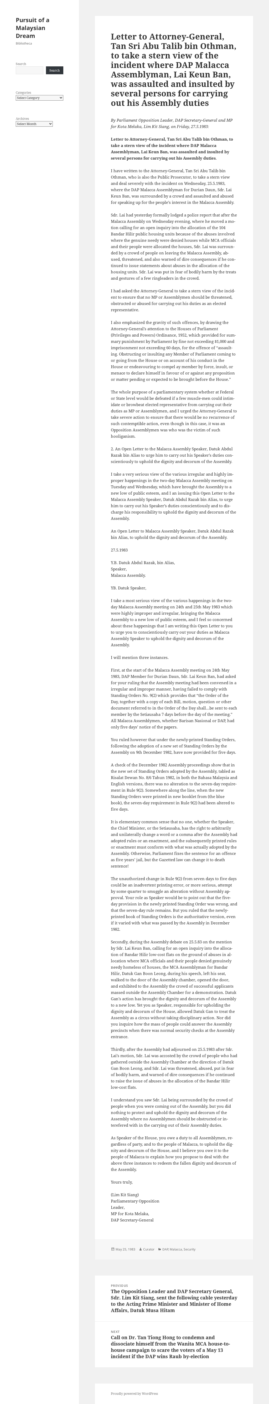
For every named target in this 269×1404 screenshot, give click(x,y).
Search (21, 64)
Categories (23, 92)
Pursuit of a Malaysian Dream (32, 28)
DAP (165, 1249)
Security (189, 1249)
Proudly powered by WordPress (134, 1393)
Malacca (176, 1249)
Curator (148, 1249)
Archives (22, 118)
